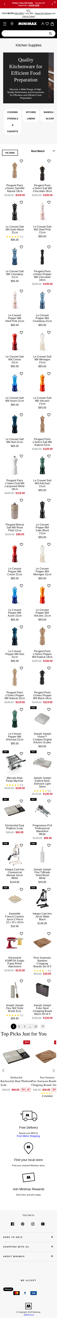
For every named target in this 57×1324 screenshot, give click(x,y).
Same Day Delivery (43, 13)
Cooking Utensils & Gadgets (12, 122)
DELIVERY (19, 13)
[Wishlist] (47, 23)
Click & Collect (28, 16)
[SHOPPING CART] (52, 24)
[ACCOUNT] (42, 24)
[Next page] (43, 1026)
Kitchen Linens (31, 115)
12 (35, 1026)
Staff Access (28, 1315)
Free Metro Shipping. (28, 1136)
